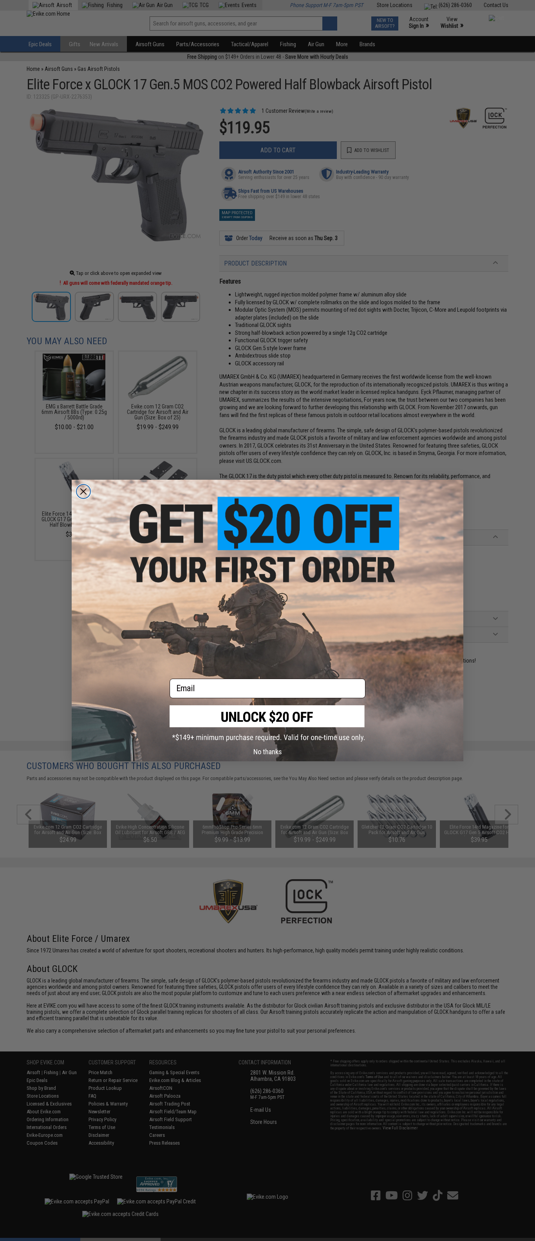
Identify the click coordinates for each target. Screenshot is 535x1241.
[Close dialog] (83, 491)
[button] (267, 723)
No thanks (267, 752)
